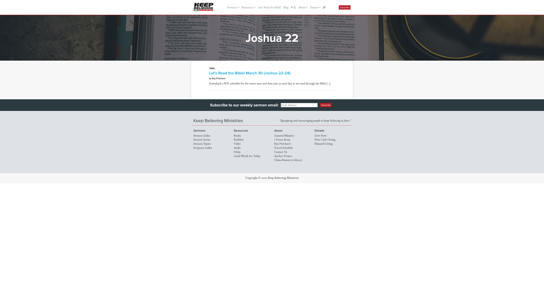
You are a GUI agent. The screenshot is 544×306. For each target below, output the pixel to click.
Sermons (232, 7)
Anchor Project (283, 156)
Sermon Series (201, 139)
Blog (285, 7)
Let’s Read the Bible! (269, 7)
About (302, 7)
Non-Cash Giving (324, 139)
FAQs (237, 152)
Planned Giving (323, 143)
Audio (237, 148)
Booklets (239, 139)
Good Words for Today (247, 156)
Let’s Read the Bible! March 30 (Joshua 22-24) (249, 73)
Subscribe (344, 7)
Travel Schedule (283, 148)
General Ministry (284, 135)
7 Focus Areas (282, 139)
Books (237, 135)
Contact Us (280, 152)
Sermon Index (201, 135)
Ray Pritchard (282, 143)
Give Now (320, 135)
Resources (247, 7)
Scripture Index (202, 148)
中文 (293, 7)
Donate (314, 7)
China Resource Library (288, 160)
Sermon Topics (202, 143)
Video (237, 143)
